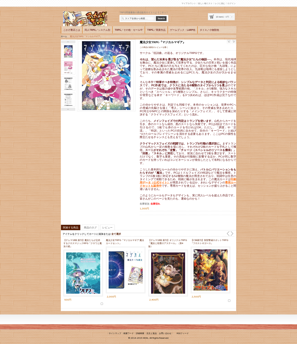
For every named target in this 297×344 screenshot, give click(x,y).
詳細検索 (140, 333)
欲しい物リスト (205, 3)
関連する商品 (70, 227)
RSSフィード (183, 333)
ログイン (231, 3)
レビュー (107, 227)
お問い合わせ (165, 333)
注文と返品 (151, 333)
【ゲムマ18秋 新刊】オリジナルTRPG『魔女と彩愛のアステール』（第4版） (167, 243)
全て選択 (116, 233)
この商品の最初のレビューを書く (154, 47)
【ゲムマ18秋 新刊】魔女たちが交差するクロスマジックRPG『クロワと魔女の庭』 (82, 243)
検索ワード (128, 333)
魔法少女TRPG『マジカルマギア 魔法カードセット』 (125, 242)
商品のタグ (90, 227)
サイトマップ (115, 333)
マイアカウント (189, 3)
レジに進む (220, 3)
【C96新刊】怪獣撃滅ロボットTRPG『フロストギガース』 (209, 242)
